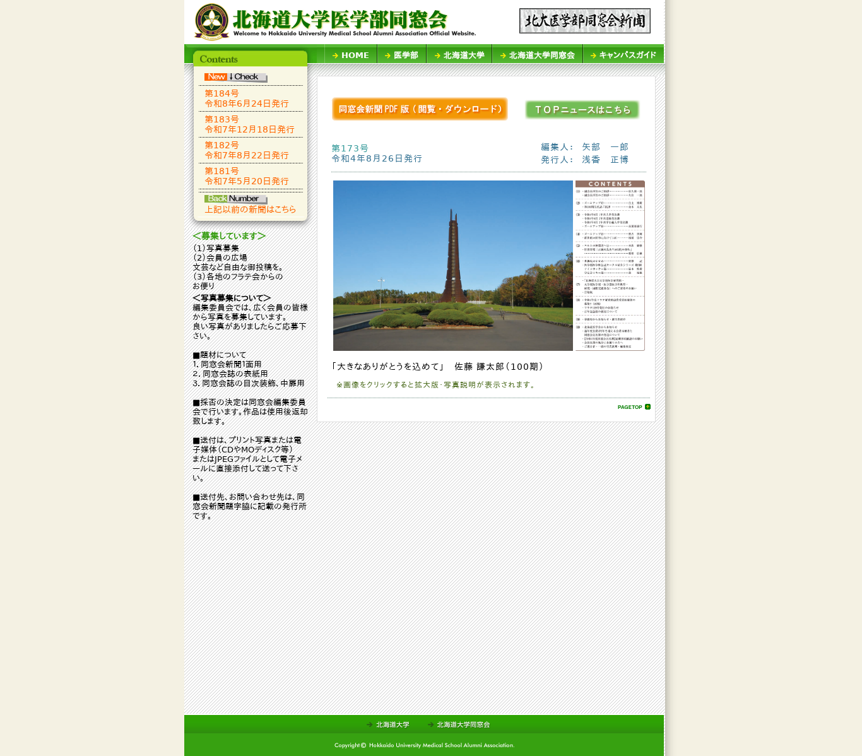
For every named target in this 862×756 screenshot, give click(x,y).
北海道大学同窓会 (542, 55)
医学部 (406, 55)
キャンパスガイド (627, 55)
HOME (355, 55)
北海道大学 (464, 55)
